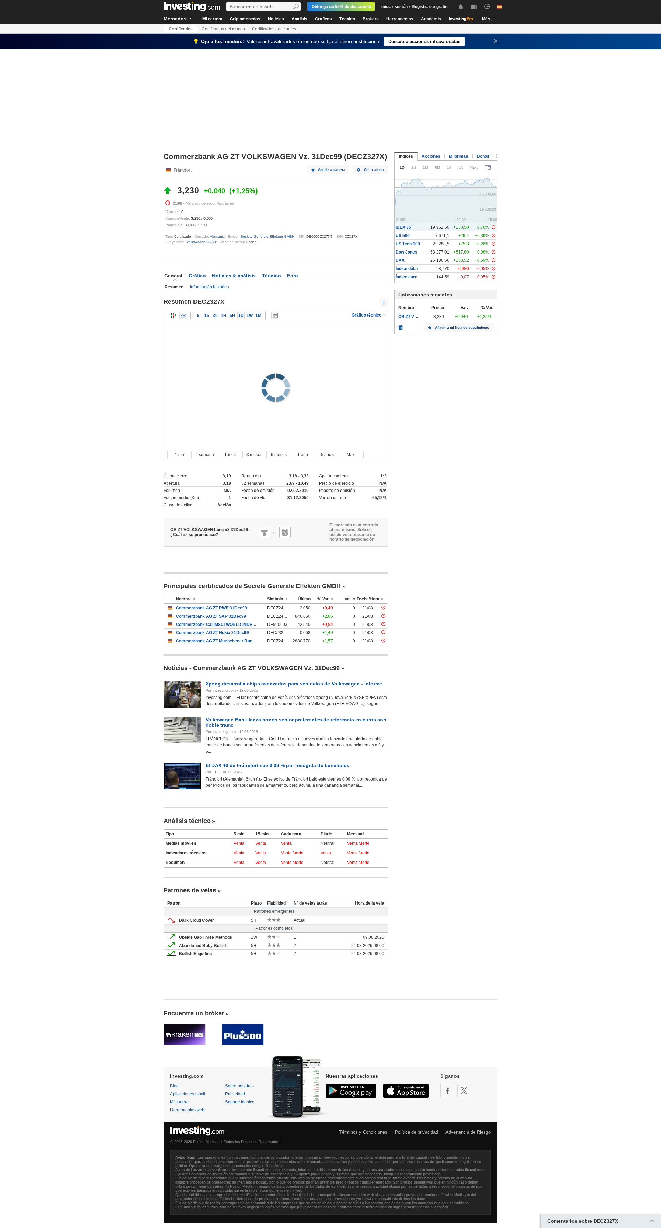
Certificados (181, 29)
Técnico (347, 19)
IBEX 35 (403, 227)
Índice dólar (407, 268)
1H (224, 315)
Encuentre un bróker (194, 1013)
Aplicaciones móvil (187, 1094)
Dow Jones (406, 252)
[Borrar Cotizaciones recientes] (400, 325)
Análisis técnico (187, 820)
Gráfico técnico (367, 315)
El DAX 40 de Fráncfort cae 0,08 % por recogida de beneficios (277, 765)
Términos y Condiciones (363, 1132)
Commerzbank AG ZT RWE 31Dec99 (211, 608)
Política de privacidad (416, 1132)
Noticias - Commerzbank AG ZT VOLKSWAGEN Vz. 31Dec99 (252, 667)
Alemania (217, 236)
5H (232, 315)
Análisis (299, 19)
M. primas (458, 156)
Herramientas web (187, 1109)
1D (241, 315)
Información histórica (209, 287)
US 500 (403, 235)
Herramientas (399, 19)
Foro (292, 275)
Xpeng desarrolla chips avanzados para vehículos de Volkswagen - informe (294, 684)
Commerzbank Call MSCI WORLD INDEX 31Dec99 (216, 624)
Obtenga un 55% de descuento (341, 6)
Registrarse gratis (430, 6)
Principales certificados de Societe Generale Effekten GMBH (252, 585)
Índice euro (406, 277)
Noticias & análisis (234, 275)
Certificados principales (274, 29)
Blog (174, 1086)
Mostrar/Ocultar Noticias (275, 315)
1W (249, 315)
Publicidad (235, 1094)
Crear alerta (374, 170)
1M (258, 315)
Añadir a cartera (331, 170)
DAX (400, 260)
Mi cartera (212, 19)
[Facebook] (447, 1090)
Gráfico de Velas (173, 315)
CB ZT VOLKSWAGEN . (420, 316)
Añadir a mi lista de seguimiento (462, 327)
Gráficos (323, 19)
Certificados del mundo (223, 29)
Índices (406, 156)
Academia (431, 19)
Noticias (276, 19)
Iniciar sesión (394, 6)
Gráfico (197, 275)
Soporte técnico (239, 1102)
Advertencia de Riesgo (468, 1132)
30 (215, 315)
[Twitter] (464, 1090)
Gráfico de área (183, 315)
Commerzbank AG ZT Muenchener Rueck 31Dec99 (216, 641)
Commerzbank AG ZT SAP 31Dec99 (211, 616)
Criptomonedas (245, 19)
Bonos (483, 156)
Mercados (175, 18)
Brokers (371, 19)
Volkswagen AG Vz (202, 242)
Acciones (431, 156)
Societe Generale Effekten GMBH (267, 236)
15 (206, 315)
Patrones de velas (190, 890)
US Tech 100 (408, 243)
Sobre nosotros (239, 1086)
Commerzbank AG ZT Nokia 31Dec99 (212, 632)
